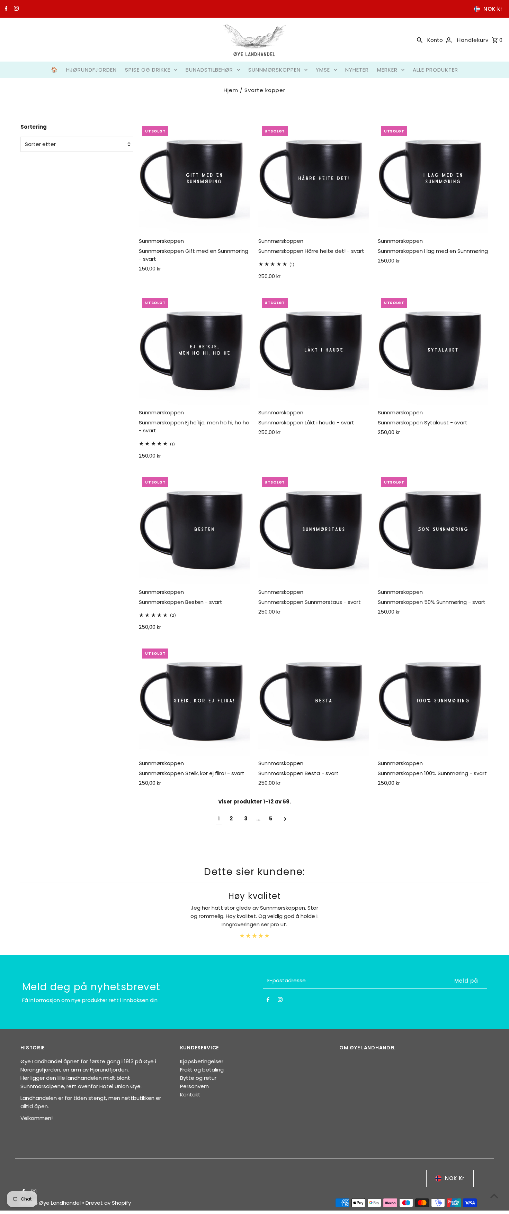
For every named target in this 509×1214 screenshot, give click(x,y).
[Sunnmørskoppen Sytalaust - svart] (433, 349)
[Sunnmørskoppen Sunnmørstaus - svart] (313, 529)
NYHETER (357, 69)
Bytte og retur (198, 1078)
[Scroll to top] (494, 1196)
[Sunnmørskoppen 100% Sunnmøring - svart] (433, 700)
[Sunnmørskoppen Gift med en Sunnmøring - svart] (194, 178)
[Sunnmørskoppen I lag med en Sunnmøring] (433, 178)
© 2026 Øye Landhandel (51, 1202)
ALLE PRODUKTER (435, 69)
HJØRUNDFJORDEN (91, 69)
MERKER (387, 69)
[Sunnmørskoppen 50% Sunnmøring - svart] (433, 529)
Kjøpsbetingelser (201, 1061)
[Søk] (419, 39)
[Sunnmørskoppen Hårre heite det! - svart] (313, 178)
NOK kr (493, 8)
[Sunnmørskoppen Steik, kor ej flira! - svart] (194, 700)
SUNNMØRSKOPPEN (274, 69)
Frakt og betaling (202, 1069)
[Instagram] (15, 9)
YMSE (323, 69)
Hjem (231, 90)
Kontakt (190, 1094)
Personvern (194, 1086)
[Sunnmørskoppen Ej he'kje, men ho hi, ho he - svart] (194, 349)
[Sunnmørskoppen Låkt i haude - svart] (313, 349)
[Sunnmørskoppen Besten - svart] (194, 529)
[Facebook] (5, 9)
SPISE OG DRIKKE (147, 69)
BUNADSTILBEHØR (209, 69)
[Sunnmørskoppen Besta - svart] (313, 700)
